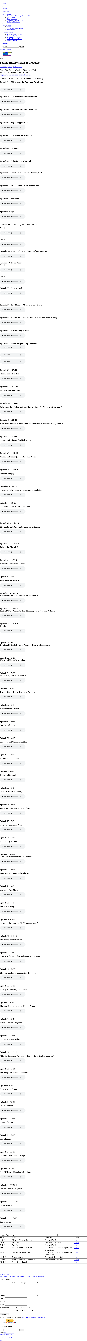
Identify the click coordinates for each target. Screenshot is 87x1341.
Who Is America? (9, 1333)
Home (5, 8)
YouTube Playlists (8, 32)
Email (2, 1301)
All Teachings (7, 25)
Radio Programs (11, 29)
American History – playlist (14, 34)
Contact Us (6, 43)
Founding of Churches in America (16, 20)
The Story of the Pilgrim (13, 22)
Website (2, 1304)
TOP (1, 1340)
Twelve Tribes (7, 55)
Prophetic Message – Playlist (14, 39)
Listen (76, 1240)
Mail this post (5, 1274)
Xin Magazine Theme (6, 1334)
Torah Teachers (7, 1337)
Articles (9, 26)
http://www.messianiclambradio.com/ (15, 75)
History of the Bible (12, 19)
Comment (3, 1295)
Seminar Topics (7, 14)
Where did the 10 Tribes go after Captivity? (18, 16)
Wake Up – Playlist (12, 40)
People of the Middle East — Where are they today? (30, 1276)
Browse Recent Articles (16, 28)
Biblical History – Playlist (14, 37)
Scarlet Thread (11, 17)
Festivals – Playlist (12, 36)
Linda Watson (3, 67)
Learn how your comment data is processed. (33, 1317)
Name (2, 1298)
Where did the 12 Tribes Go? (8, 1276)
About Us (6, 11)
